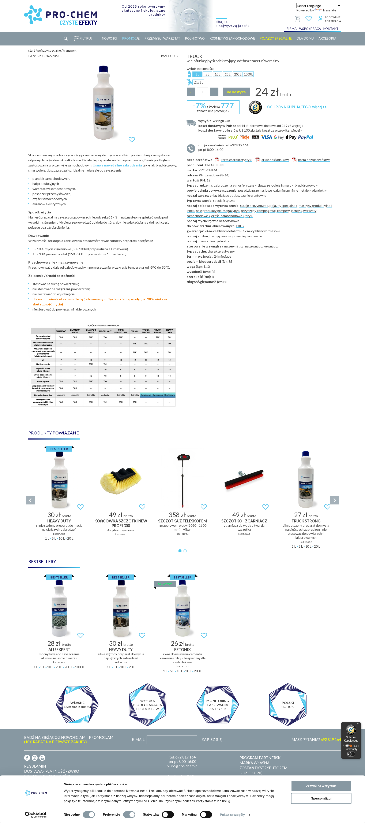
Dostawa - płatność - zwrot (52, 771)
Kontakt (330, 28)
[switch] (129, 814)
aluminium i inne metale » (293, 190)
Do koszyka (236, 92)
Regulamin (35, 766)
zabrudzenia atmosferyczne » (235, 185)
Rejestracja (333, 21)
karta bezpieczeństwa (314, 160)
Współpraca (310, 28)
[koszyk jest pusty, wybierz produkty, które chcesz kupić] (298, 18)
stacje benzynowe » (254, 205)
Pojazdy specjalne (276, 38)
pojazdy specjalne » (283, 205)
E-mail (138, 739)
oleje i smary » (283, 185)
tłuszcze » (265, 185)
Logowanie (332, 17)
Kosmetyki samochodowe (232, 38)
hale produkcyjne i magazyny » (218, 211)
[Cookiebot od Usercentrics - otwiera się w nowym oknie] (35, 815)
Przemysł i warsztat (162, 38)
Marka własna (255, 763)
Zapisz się (212, 739)
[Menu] (358, 724)
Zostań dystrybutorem (263, 768)
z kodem (213, 107)
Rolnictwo (195, 38)
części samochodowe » (227, 216)
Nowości (109, 38)
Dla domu (305, 38)
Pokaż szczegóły (232, 814)
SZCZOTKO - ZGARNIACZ (244, 521)
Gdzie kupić (251, 773)
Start (31, 50)
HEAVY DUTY (59, 521)
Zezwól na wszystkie (321, 786)
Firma (291, 28)
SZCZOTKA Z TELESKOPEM (182, 521)
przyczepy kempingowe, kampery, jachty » (271, 211)
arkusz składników (275, 160)
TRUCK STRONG (305, 521)
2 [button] (185, 550)
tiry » (249, 216)
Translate (329, 10)
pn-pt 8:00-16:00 (223, 147)
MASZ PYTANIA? (316, 739)
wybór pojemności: (200, 68)
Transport (69, 50)
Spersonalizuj (321, 798)
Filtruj (85, 38)
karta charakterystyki (236, 160)
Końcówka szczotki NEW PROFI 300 (120, 523)
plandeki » (319, 190)
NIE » (240, 226)
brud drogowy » (306, 185)
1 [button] (179, 550)
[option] (103, 103)
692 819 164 (185, 757)
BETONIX (182, 649)
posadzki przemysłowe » (256, 190)
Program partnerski (261, 758)
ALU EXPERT (59, 649)
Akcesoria (327, 38)
